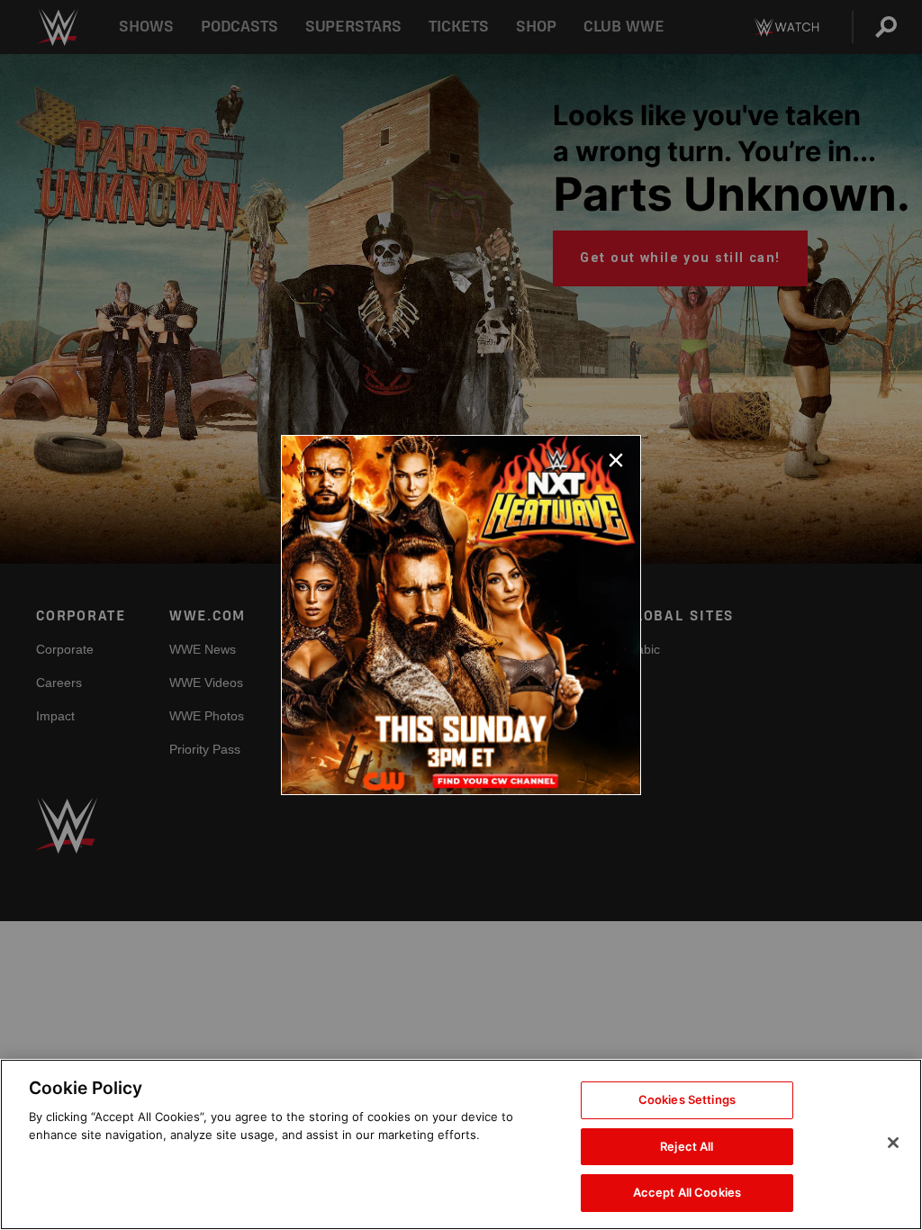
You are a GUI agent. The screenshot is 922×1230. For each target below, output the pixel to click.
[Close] (893, 1142)
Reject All (686, 1146)
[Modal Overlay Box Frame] (461, 615)
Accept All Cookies (687, 1192)
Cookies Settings (687, 1099)
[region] (461, 1144)
